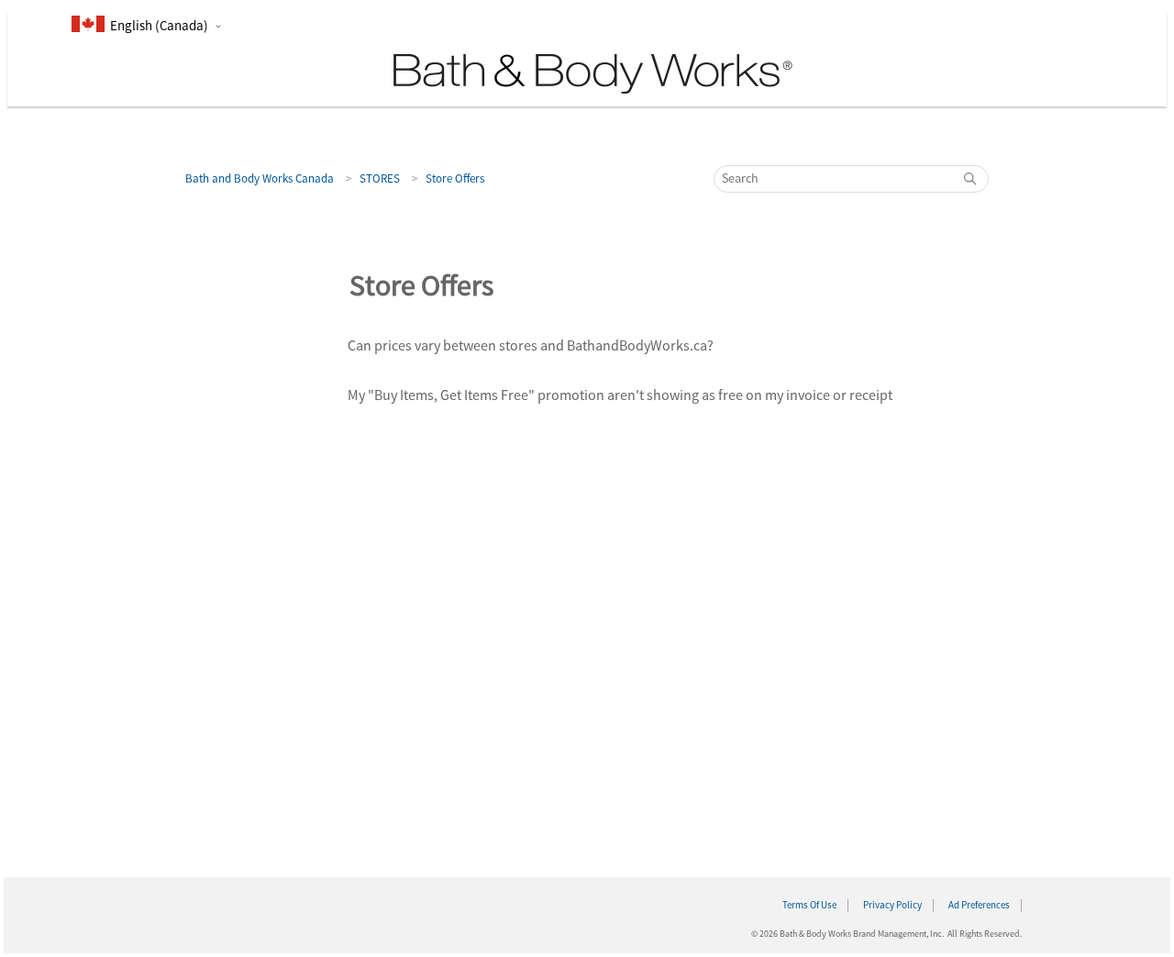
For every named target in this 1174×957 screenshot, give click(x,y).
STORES (380, 179)
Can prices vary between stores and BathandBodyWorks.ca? (531, 346)
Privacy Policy (892, 905)
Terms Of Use (809, 905)
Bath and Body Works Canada (259, 179)
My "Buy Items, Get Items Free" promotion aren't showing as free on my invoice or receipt (620, 395)
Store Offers (455, 179)
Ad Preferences (979, 905)
